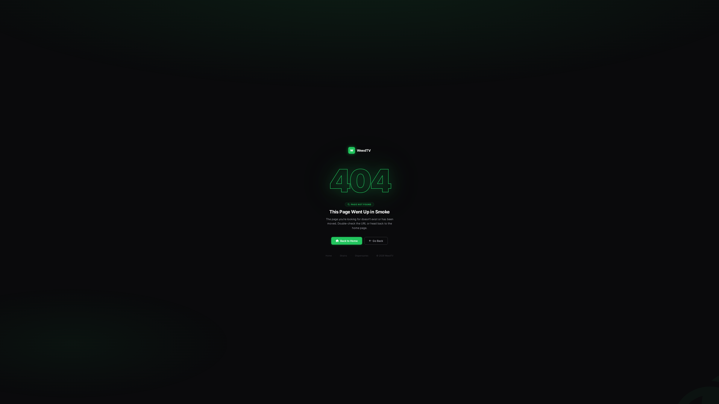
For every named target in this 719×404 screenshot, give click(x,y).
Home (329, 255)
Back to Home (349, 240)
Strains (343, 255)
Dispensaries (361, 255)
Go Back (378, 240)
